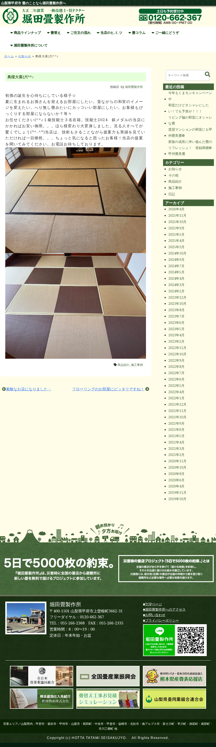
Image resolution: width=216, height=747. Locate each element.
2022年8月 (176, 367)
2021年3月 (176, 449)
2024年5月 (176, 272)
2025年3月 (176, 247)
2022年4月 (176, 392)
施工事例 (137, 365)
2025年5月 (176, 235)
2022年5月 (176, 386)
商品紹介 (123, 365)
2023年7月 (176, 316)
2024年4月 (176, 278)
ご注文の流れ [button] (80, 33)
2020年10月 (177, 467)
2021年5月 (176, 436)
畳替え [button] (55, 33)
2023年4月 (176, 335)
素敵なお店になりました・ (28, 389)
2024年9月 (176, 260)
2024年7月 (176, 266)
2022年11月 (177, 348)
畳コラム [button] (138, 33)
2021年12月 (177, 404)
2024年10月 (177, 253)
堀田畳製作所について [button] (30, 45)
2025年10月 (177, 222)
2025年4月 (176, 241)
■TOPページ (152, 604)
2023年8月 (176, 310)
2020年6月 (176, 480)
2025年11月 (177, 215)
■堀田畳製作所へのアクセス (164, 609)
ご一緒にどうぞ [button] (166, 33)
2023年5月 (176, 329)
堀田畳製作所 (134, 87)
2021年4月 (176, 442)
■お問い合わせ (154, 615)
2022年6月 (176, 379)
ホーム (9, 56)
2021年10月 (177, 417)
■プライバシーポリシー (161, 620)
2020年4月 (176, 486)
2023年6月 (176, 323)
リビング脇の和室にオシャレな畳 (190, 120)
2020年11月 (177, 461)
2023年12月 (177, 298)
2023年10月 (177, 304)
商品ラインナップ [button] (27, 33)
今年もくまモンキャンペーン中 (190, 96)
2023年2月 (176, 341)
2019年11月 (177, 493)
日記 (171, 194)
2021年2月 (176, 455)
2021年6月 (176, 430)
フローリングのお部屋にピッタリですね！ (108, 389)
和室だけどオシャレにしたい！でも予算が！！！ (188, 108)
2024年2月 (176, 291)
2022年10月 (177, 354)
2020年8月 (176, 474)
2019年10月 (177, 499)
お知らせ (24, 56)
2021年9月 (176, 423)
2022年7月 (176, 373)
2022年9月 (176, 360)
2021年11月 (177, 411)
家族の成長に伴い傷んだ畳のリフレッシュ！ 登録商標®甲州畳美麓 (190, 148)
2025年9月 (176, 228)
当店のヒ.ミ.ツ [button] (111, 33)
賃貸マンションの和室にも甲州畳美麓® (190, 132)
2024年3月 (176, 285)
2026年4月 (176, 209)
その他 (173, 175)
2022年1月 (176, 398)
